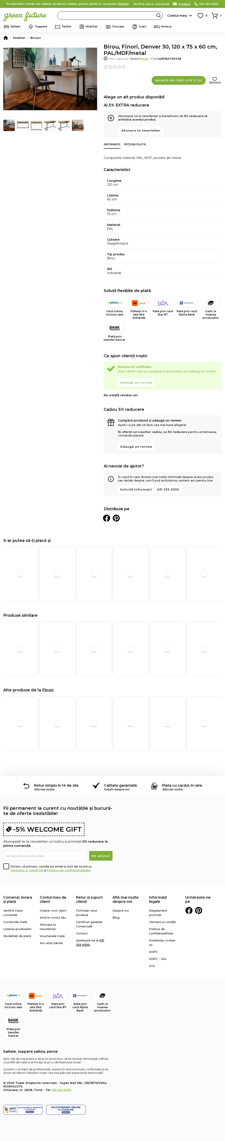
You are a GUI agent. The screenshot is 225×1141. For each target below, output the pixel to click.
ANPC (153, 952)
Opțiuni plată (135, 144)
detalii (123, 3)
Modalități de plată (17, 936)
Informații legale (158, 899)
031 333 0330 (208, 4)
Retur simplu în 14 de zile (56, 785)
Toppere (41, 26)
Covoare (118, 26)
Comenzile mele (15, 922)
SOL (152, 966)
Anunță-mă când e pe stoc (178, 80)
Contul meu (177, 15)
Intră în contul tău (53, 917)
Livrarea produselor (17, 929)
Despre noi (120, 910)
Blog (116, 917)
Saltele (15, 26)
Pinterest (198, 910)
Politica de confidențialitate (69, 870)
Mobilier (92, 26)
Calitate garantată (120, 785)
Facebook (188, 910)
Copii (142, 26)
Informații (112, 144)
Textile (66, 26)
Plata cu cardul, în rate (182, 785)
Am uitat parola (51, 943)
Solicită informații (136, 489)
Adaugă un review (136, 382)
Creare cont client (53, 910)
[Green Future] (5, 37)
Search (159, 16)
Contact (184, 4)
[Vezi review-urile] (163, 66)
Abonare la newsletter (141, 130)
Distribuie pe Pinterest (116, 518)
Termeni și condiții (162, 922)
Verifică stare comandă (151, 4)
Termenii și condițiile (26, 870)
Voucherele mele (52, 936)
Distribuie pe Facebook (106, 518)
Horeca (166, 26)
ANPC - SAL (158, 959)
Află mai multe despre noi (125, 899)
